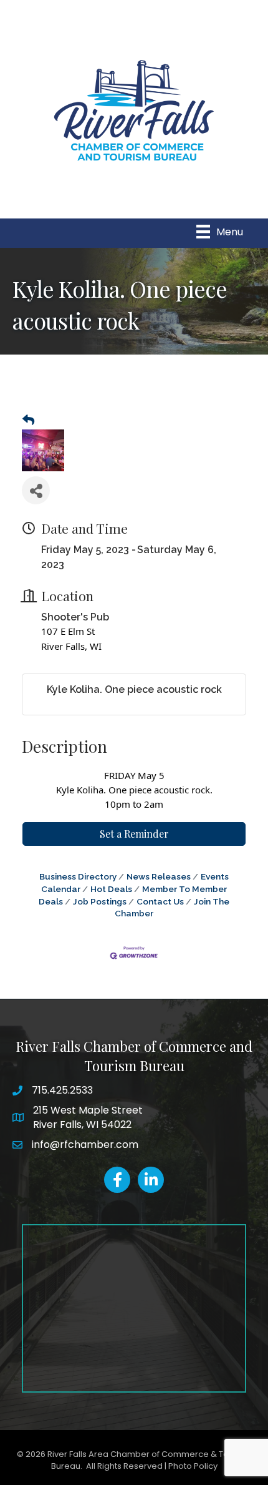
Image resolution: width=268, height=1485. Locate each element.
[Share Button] (36, 490)
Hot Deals (111, 889)
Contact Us (160, 901)
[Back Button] (28, 420)
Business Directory (78, 876)
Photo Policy (193, 1466)
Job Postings (100, 901)
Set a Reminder (134, 833)
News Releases (159, 876)
